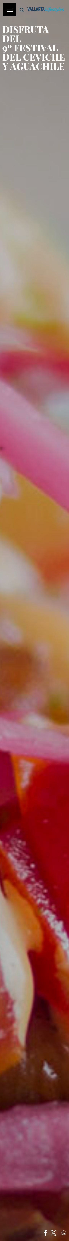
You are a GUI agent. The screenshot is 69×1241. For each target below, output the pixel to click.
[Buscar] (21, 9)
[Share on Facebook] (45, 1233)
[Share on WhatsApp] (64, 1233)
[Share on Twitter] (53, 1233)
